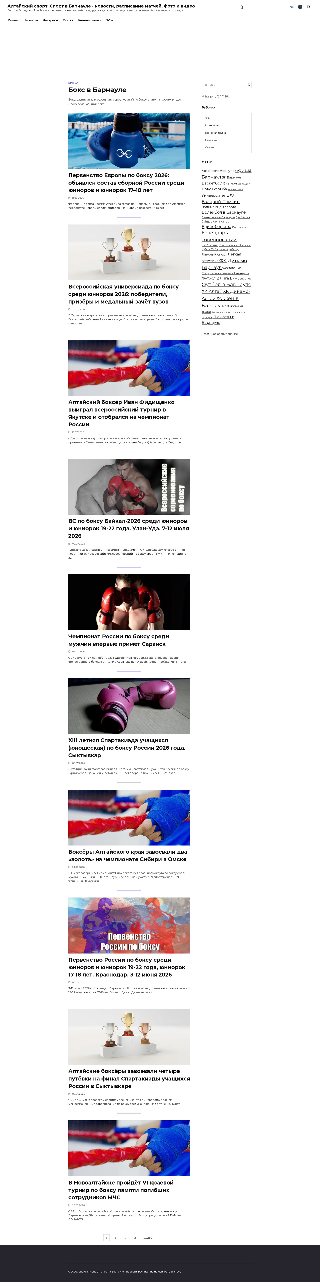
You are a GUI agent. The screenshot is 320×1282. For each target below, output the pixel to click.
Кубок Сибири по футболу (220, 249)
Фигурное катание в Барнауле (225, 273)
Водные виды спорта (219, 207)
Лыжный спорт (214, 254)
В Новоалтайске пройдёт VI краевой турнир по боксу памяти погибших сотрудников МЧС (121, 1190)
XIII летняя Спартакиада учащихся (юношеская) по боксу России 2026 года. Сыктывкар (126, 748)
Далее (148, 1237)
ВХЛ (231, 195)
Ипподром (239, 227)
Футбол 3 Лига (242, 278)
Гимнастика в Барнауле (218, 217)
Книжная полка (89, 20)
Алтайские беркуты (218, 171)
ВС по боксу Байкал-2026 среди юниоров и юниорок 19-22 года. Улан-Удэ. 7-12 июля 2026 (128, 528)
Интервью (50, 20)
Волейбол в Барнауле (224, 212)
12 (134, 1237)
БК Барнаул (231, 177)
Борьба (219, 189)
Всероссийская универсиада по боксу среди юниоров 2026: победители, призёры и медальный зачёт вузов (123, 294)
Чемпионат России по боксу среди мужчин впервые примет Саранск (118, 640)
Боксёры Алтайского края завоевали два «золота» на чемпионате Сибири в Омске (127, 855)
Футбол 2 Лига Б (217, 278)
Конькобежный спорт (235, 245)
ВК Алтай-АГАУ (235, 189)
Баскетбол (212, 183)
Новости (31, 20)
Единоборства (216, 226)
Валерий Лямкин (221, 201)
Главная (14, 20)
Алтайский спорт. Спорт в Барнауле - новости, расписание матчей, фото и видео (101, 6)
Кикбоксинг (210, 245)
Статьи (68, 20)
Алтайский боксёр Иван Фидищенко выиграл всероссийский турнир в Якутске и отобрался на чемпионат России (121, 413)
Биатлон (230, 183)
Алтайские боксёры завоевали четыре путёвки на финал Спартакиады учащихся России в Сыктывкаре (129, 1078)
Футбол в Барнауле (226, 284)
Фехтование (232, 268)
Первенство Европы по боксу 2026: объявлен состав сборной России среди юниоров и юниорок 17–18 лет (126, 183)
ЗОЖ (109, 20)
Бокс (206, 188)
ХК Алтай (212, 291)
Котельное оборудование (220, 334)
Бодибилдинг (244, 184)
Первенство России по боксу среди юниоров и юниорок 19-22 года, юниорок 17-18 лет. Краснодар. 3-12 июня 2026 (126, 967)
